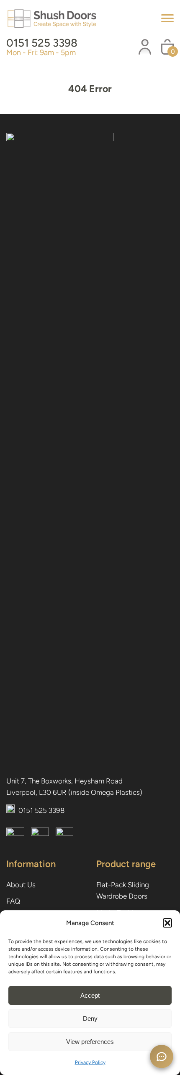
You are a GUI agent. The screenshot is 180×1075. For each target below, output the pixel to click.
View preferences (90, 1041)
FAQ (13, 901)
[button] (167, 923)
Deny (90, 1018)
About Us (21, 885)
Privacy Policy (90, 1062)
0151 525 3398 (41, 43)
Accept (90, 995)
